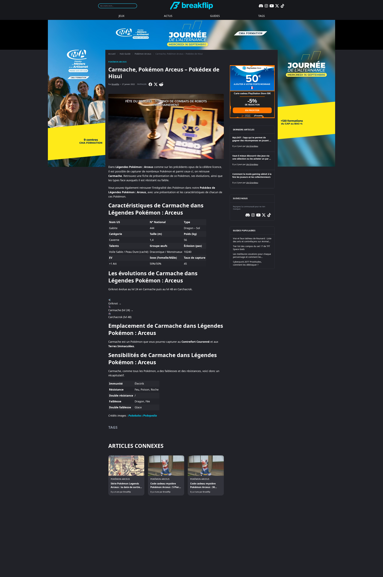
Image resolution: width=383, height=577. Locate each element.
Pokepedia (150, 415)
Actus (168, 16)
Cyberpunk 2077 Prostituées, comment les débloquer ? (247, 263)
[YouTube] (271, 5)
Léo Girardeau (252, 146)
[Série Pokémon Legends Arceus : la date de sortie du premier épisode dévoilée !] (126, 475)
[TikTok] (282, 5)
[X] (277, 5)
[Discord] (261, 5)
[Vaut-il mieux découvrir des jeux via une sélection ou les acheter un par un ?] (252, 161)
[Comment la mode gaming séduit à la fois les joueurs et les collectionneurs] (252, 179)
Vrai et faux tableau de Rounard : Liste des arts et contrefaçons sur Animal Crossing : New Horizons (252, 240)
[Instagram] (266, 5)
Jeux (121, 16)
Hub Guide (125, 53)
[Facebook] (150, 84)
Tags (261, 16)
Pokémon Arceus (143, 53)
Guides (215, 16)
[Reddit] (161, 84)
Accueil (111, 53)
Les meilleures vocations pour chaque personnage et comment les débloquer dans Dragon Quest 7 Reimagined (252, 256)
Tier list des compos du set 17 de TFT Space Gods (251, 248)
